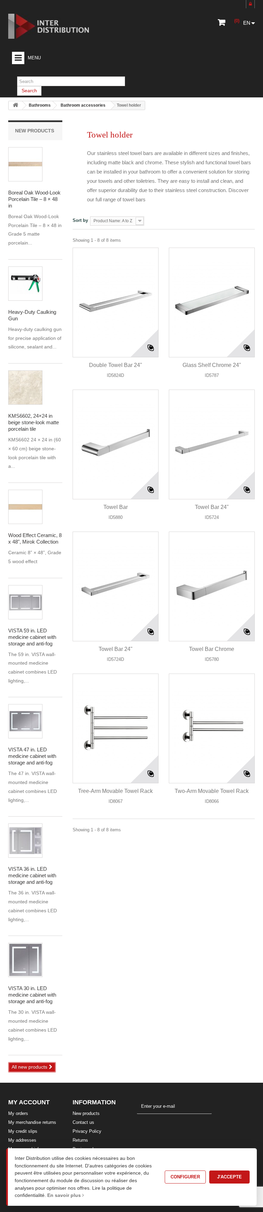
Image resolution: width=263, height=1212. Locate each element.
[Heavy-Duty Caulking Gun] (25, 283)
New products (34, 130)
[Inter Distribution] (53, 26)
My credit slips (22, 1131)
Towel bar (115, 507)
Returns (80, 1140)
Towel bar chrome (211, 649)
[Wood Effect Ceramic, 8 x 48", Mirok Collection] (25, 164)
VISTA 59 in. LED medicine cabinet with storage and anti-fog (32, 637)
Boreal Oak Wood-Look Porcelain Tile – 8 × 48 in (34, 199)
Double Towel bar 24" (115, 365)
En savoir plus (64, 1195)
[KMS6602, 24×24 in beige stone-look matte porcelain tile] (25, 387)
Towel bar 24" (212, 507)
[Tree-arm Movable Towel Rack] (115, 728)
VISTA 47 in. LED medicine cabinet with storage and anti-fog (32, 756)
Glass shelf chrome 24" (212, 365)
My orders (18, 1113)
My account (29, 1102)
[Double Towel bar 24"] (115, 302)
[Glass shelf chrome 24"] (211, 302)
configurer (185, 1176)
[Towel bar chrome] (211, 586)
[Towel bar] (115, 444)
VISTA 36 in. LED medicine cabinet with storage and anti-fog (32, 875)
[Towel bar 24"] (211, 444)
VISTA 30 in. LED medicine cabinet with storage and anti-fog (32, 994)
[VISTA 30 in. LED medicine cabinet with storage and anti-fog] (25, 602)
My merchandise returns (32, 1122)
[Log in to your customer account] (250, 4)
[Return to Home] (15, 105)
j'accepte (229, 1176)
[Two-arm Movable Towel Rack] (211, 728)
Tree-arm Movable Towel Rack (115, 791)
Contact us (83, 1122)
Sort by (80, 220)
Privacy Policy (87, 1131)
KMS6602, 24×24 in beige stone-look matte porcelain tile (33, 422)
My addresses (22, 1140)
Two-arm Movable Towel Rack (212, 791)
